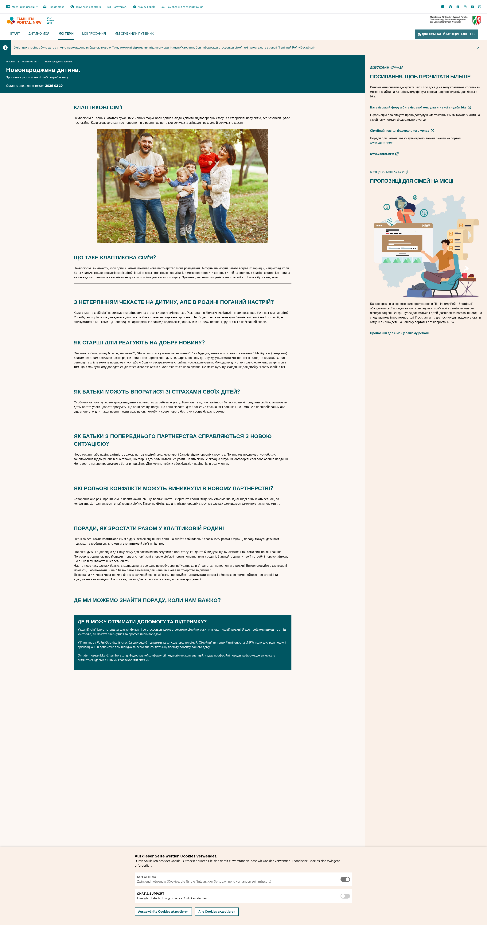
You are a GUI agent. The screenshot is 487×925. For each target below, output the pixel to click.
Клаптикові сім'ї (30, 61)
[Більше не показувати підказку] (478, 47)
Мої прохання (94, 33)
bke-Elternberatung (114, 655)
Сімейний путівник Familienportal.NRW (226, 643)
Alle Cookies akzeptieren (216, 912)
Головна (10, 61)
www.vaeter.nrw (381, 143)
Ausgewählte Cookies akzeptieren (163, 912)
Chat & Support (150, 894)
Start (15, 33)
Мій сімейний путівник (134, 33)
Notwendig (146, 877)
